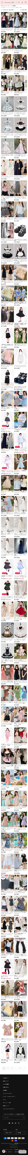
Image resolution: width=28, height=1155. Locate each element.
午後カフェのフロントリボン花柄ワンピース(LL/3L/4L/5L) (20, 766)
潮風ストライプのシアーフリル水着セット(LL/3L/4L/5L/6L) (20, 408)
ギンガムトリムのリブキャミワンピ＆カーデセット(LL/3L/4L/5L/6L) (20, 177)
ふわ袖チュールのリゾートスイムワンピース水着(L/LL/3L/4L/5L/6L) (7, 745)
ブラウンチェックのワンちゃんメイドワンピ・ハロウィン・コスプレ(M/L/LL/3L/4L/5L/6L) (7, 640)
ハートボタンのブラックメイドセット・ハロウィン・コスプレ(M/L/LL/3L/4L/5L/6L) (20, 135)
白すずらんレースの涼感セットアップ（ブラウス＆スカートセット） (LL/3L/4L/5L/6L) (20, 514)
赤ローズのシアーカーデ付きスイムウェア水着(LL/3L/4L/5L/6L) (20, 619)
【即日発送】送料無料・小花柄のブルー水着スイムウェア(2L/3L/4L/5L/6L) (20, 303)
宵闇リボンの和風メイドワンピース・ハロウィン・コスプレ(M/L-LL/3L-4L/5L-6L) (20, 1061)
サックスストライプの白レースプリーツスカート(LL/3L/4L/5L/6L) (7, 871)
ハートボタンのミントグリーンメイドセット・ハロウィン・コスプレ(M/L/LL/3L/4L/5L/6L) (20, 114)
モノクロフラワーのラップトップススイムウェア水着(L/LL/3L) (7, 724)
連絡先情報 (17, 1151)
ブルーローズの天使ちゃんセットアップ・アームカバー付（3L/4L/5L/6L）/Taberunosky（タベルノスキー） (20, 577)
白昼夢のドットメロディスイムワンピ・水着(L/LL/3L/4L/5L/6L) (20, 1040)
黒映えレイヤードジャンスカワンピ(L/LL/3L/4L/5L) (7, 934)
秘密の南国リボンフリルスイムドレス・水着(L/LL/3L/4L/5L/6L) (7, 1061)
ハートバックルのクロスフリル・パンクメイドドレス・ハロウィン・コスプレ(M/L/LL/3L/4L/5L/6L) (7, 262)
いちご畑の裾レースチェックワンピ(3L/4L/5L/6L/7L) (20, 997)
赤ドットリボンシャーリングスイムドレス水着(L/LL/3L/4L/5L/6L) (7, 787)
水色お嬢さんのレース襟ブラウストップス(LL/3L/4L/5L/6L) (7, 955)
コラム (4, 1099)
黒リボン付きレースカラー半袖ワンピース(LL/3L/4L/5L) (20, 681)
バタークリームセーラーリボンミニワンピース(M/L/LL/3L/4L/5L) (7, 51)
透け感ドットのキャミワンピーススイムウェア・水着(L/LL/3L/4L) (20, 703)
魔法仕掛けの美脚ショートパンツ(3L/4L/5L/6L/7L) (20, 1018)
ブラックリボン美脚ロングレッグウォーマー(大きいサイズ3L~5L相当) (20, 955)
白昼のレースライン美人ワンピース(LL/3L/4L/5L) (20, 976)
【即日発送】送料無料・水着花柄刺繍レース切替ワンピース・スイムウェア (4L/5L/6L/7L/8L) (20, 325)
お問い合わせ (6, 1087)
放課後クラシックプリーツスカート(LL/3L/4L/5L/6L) (7, 892)
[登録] (23, 1117)
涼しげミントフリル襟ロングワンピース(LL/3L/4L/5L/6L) (7, 703)
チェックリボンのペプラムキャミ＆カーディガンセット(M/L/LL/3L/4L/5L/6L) (7, 30)
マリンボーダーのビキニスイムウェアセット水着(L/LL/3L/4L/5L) (20, 850)
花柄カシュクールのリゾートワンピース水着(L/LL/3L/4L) (20, 724)
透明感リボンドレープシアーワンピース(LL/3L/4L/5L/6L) (20, 871)
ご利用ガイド (6, 1078)
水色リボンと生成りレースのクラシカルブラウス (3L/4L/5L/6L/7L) (7, 408)
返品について (6, 1081)
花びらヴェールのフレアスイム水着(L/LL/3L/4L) (7, 829)
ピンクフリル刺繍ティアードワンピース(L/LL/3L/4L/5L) (20, 660)
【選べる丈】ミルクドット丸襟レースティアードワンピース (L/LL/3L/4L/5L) (20, 30)
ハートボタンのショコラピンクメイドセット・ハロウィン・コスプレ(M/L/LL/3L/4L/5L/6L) (20, 640)
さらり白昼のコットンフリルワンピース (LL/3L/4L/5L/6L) (7, 556)
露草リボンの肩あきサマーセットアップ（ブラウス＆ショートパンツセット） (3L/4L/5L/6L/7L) (7, 514)
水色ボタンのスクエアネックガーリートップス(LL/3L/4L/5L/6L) (20, 219)
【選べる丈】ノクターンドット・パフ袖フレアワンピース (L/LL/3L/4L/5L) (7, 282)
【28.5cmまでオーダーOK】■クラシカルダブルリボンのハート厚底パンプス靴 (20, 387)
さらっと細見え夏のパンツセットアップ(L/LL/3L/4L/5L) (7, 997)
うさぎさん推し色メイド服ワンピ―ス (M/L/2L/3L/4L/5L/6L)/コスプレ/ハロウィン (7, 156)
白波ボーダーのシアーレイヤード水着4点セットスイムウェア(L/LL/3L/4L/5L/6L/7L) (20, 430)
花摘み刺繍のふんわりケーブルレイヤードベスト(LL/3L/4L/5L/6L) (20, 93)
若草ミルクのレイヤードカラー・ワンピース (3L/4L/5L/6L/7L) (7, 303)
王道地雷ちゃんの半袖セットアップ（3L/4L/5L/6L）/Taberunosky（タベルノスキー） (7, 577)
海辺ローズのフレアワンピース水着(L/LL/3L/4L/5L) (7, 850)
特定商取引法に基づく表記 (19, 1149)
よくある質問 (6, 1084)
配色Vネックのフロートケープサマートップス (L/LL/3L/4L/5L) (7, 93)
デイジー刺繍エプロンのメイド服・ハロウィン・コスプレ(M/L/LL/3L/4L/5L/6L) (7, 661)
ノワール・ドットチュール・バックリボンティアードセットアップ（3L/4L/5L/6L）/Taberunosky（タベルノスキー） (7, 389)
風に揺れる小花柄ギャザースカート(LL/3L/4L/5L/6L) (20, 597)
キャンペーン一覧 (7, 1102)
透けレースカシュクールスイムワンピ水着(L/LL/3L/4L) (20, 829)
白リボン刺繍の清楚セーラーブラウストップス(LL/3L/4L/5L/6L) (20, 934)
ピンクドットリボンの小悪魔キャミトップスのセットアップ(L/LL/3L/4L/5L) (7, 766)
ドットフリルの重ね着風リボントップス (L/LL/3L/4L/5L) (20, 493)
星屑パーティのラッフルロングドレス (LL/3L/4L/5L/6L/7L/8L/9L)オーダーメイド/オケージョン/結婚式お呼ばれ (20, 557)
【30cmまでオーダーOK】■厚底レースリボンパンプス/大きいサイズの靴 (20, 240)
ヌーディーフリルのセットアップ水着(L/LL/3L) (7, 618)
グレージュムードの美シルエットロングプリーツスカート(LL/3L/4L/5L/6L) (20, 198)
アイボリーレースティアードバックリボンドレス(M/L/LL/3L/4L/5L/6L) (20, 51)
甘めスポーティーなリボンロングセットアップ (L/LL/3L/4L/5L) (7, 451)
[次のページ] (24, 1068)
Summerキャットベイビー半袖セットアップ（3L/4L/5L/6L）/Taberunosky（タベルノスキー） (7, 977)
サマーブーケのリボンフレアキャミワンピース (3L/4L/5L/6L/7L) (20, 282)
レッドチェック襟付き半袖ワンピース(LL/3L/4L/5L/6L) (7, 681)
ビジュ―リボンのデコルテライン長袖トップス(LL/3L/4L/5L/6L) (7, 198)
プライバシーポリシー (7, 1093)
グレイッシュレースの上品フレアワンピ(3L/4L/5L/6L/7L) (20, 913)
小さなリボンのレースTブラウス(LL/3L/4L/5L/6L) (7, 913)
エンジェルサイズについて (8, 1108)
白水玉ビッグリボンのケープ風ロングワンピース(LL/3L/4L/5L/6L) (7, 72)
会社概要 (5, 1090)
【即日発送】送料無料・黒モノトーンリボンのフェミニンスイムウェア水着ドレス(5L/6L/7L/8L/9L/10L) (7, 346)
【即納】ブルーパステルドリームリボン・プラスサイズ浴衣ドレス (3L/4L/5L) (20, 451)
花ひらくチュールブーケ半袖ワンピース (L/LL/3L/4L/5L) (7, 493)
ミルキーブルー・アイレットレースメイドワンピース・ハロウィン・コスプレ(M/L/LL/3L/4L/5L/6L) (7, 114)
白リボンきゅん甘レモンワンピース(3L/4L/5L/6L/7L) (7, 1018)
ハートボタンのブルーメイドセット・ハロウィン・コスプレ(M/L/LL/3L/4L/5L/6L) (7, 135)
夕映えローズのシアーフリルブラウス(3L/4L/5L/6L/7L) (7, 1039)
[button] (2, 2)
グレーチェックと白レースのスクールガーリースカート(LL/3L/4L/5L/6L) (7, 219)
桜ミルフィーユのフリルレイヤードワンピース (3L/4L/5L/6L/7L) (7, 366)
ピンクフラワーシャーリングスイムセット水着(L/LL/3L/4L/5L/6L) (20, 787)
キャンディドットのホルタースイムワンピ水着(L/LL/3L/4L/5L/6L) (20, 808)
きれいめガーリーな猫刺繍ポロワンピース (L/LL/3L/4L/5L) (20, 472)
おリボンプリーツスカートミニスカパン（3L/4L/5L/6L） (7, 429)
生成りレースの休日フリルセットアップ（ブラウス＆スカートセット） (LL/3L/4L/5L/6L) (20, 535)
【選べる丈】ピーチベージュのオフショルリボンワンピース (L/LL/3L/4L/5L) (20, 345)
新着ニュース (6, 1105)
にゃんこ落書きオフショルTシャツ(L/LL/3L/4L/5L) (20, 892)
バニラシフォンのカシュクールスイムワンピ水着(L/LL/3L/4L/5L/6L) (7, 808)
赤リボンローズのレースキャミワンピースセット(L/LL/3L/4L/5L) (20, 745)
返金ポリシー (11, 1151)
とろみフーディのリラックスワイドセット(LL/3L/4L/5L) (7, 240)
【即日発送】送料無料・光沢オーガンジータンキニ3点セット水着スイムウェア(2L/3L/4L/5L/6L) (7, 325)
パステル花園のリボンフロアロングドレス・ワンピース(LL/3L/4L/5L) (20, 156)
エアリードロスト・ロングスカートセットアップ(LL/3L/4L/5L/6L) (7, 177)
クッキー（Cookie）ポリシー (9, 1096)
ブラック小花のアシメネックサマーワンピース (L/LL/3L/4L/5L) (20, 72)
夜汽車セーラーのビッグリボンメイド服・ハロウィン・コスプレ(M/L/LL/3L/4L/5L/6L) (20, 262)
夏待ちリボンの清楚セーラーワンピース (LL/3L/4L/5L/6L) (7, 535)
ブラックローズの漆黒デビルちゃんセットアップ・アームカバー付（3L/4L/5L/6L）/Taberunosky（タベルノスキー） (7, 599)
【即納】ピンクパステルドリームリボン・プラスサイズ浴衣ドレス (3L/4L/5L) (7, 472)
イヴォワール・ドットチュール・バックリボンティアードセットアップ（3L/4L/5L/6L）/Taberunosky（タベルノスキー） (20, 368)
